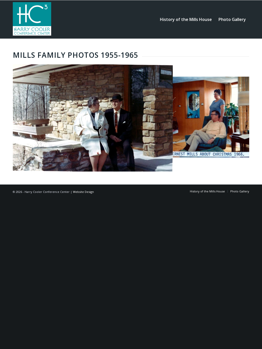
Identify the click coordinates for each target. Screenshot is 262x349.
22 (161, 166)
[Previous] (24, 118)
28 (186, 166)
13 (125, 166)
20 (153, 166)
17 (141, 166)
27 (182, 166)
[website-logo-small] (32, 19)
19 (149, 166)
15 (133, 166)
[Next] (237, 118)
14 (129, 166)
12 (121, 166)
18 (145, 166)
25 (174, 166)
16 (137, 166)
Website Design (83, 192)
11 (116, 166)
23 (166, 166)
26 (178, 166)
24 (170, 166)
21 (157, 166)
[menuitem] (186, 19)
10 (112, 166)
